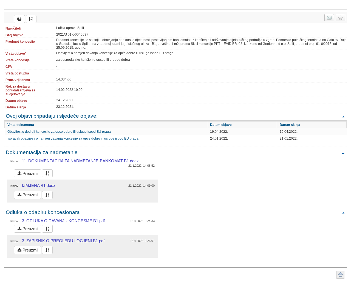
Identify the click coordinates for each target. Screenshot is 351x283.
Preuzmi (29, 173)
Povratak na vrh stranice (340, 275)
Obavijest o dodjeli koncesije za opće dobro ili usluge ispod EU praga (59, 132)
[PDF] (31, 19)
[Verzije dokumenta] (47, 173)
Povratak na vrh (343, 116)
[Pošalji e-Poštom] (329, 17)
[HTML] (19, 19)
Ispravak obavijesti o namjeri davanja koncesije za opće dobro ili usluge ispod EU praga (72, 138)
